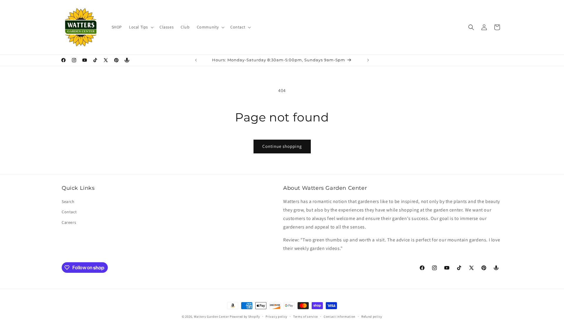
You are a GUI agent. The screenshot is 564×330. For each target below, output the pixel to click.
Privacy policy (276, 316)
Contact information (339, 316)
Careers (69, 222)
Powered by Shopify (245, 316)
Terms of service (305, 316)
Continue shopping (282, 146)
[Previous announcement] (195, 60)
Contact (69, 211)
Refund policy (371, 316)
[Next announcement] (368, 60)
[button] (140, 27)
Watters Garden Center (211, 316)
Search (68, 201)
